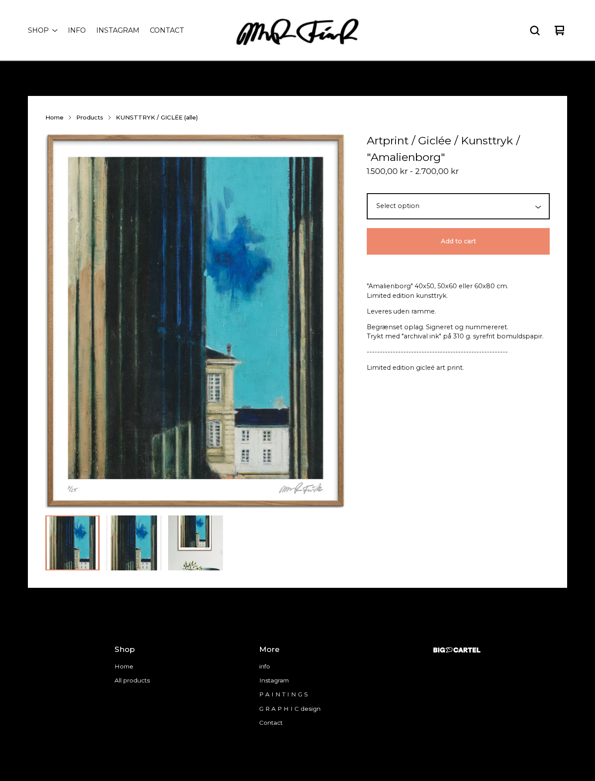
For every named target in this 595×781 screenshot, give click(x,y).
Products (89, 117)
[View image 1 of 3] (72, 542)
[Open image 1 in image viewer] (195, 321)
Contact (167, 30)
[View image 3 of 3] (195, 542)
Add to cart (458, 241)
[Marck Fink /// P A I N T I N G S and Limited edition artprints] (297, 30)
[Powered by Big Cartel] (456, 650)
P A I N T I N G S (283, 694)
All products (132, 680)
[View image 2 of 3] (134, 542)
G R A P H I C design (290, 708)
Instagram (117, 30)
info (77, 30)
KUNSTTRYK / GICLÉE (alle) (157, 117)
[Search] (535, 30)
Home (54, 117)
